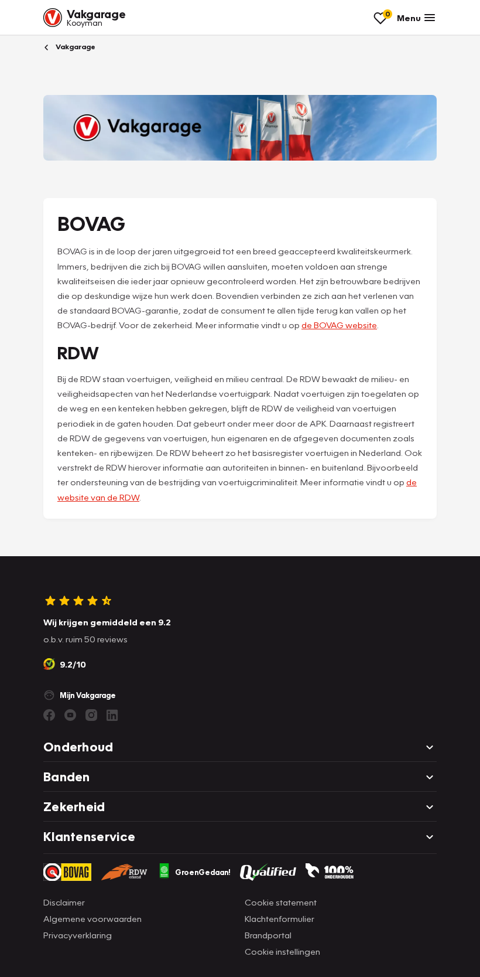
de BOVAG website (339, 324)
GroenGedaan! (203, 872)
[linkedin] (112, 715)
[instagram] (91, 715)
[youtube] (70, 715)
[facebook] (49, 715)
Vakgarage (74, 46)
